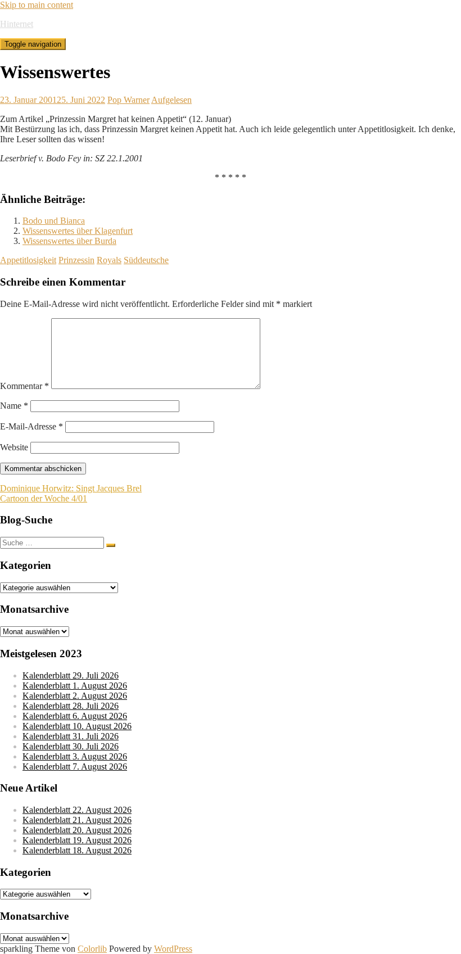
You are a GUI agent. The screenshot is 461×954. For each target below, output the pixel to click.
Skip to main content (36, 5)
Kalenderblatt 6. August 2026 (74, 716)
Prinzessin (76, 260)
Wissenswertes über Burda (69, 241)
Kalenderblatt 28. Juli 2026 (70, 706)
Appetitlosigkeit (28, 260)
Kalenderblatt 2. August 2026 (74, 695)
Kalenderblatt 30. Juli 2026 (70, 746)
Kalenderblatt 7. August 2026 (74, 766)
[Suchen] (110, 545)
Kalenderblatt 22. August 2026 (77, 810)
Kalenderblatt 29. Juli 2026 (70, 675)
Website (14, 447)
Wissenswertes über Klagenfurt (77, 231)
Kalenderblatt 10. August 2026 (77, 726)
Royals (109, 260)
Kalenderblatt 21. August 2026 (77, 820)
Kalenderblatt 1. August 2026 (74, 685)
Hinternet (16, 24)
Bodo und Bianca (53, 220)
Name (14, 405)
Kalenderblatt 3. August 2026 (74, 756)
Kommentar (24, 386)
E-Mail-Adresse (31, 426)
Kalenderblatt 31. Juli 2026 (70, 736)
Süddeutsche (146, 260)
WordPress (173, 948)
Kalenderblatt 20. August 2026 (77, 830)
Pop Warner (128, 100)
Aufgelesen (171, 100)
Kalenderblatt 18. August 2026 (77, 850)
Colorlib (92, 948)
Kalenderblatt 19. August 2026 (77, 840)
